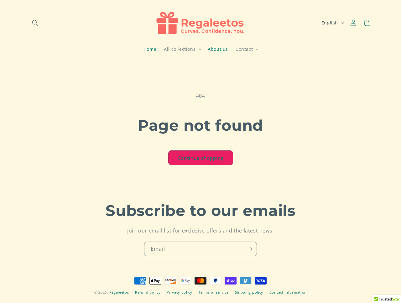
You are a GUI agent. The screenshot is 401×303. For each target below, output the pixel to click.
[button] (35, 23)
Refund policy (147, 292)
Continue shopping (201, 158)
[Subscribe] (250, 249)
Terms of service (214, 292)
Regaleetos (119, 292)
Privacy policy (179, 292)
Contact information (288, 292)
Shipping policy (249, 292)
